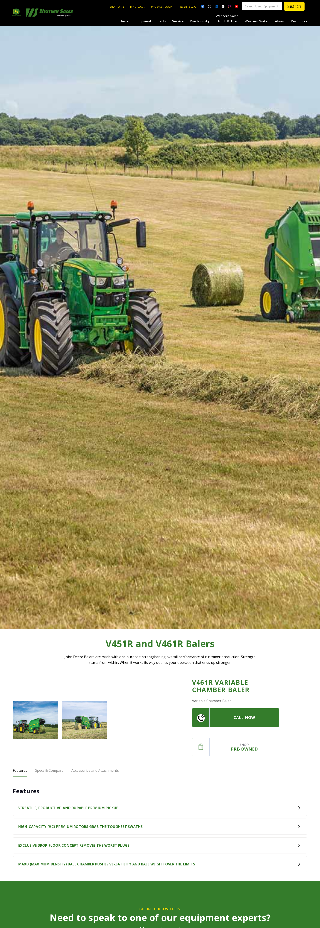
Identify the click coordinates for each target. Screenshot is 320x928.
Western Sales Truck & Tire (227, 18)
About (280, 21)
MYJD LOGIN (137, 6)
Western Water (257, 21)
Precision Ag (200, 21)
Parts (162, 21)
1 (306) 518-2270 (187, 6)
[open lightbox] (35, 720)
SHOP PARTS (117, 6)
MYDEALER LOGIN (161, 6)
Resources (299, 21)
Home (124, 21)
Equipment (143, 21)
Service (178, 21)
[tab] (20, 770)
